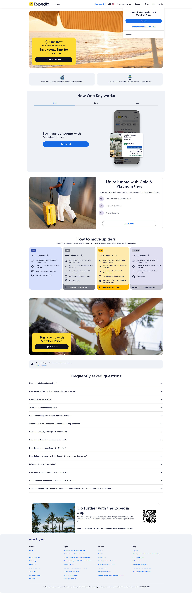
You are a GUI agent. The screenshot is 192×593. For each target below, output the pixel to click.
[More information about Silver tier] (81, 255)
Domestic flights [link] (69, 564)
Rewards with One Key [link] (71, 575)
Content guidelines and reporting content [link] (110, 575)
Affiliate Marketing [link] (34, 575)
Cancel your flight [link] (138, 557)
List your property (125, 4)
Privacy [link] (100, 550)
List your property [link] (34, 557)
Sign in (160, 4)
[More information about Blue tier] (48, 255)
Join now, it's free (53, 60)
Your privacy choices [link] (104, 571)
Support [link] (135, 550)
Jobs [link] (30, 554)
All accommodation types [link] (71, 571)
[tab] (54, 103)
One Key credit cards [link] (70, 579)
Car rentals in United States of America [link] (75, 568)
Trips (147, 4)
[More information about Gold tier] (116, 255)
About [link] (31, 550)
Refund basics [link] (137, 561)
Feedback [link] (32, 579)
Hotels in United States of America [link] (74, 554)
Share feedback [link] (41, 366)
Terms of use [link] (102, 557)
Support (138, 4)
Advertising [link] (32, 571)
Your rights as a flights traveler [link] (141, 571)
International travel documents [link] (142, 568)
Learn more (129, 223)
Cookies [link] (100, 554)
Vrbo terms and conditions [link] (106, 564)
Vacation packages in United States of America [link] (78, 561)
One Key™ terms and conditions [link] (107, 561)
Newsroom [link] (32, 564)
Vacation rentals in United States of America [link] (77, 557)
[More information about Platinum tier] (149, 255)
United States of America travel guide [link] (75, 550)
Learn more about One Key (143, 27)
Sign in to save (52, 347)
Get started (66, 144)
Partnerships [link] (33, 561)
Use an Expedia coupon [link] (140, 564)
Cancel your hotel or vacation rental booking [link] (146, 554)
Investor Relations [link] (34, 568)
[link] (143, 34)
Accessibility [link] (102, 568)
